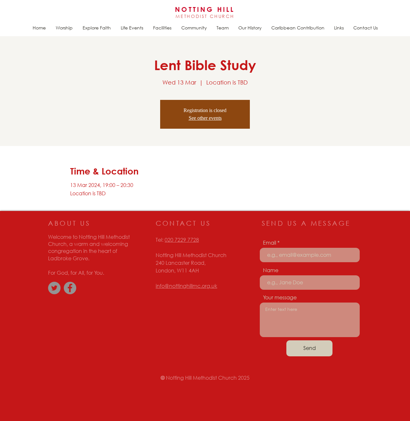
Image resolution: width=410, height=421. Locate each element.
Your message (280, 297)
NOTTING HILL (204, 9)
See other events (205, 118)
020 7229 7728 (182, 240)
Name (270, 270)
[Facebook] (70, 288)
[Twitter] (54, 288)
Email (269, 242)
